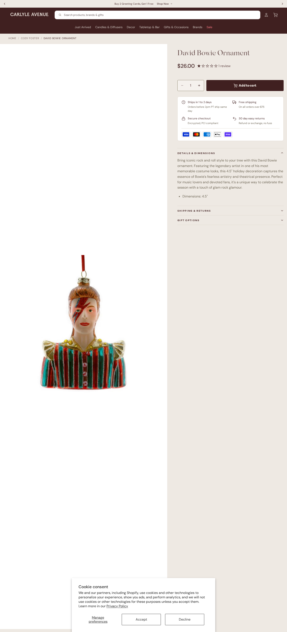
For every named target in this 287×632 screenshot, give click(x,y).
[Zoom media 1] (85, 338)
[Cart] (275, 14)
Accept (141, 619)
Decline (184, 619)
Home (12, 38)
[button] (207, 66)
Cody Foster (30, 38)
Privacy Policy (117, 606)
